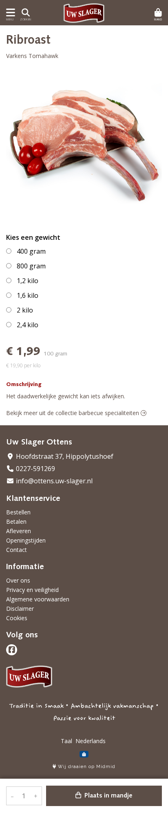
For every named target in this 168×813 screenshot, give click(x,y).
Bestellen (18, 512)
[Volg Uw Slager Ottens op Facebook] (11, 649)
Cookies (16, 618)
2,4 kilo (27, 324)
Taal (66, 741)
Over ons (18, 580)
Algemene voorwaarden (37, 599)
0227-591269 (34, 468)
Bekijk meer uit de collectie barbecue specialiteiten (73, 413)
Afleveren (18, 531)
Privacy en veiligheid (32, 590)
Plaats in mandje (108, 796)
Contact (16, 550)
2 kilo (25, 310)
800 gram (31, 265)
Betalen (16, 521)
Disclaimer (20, 608)
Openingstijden (26, 540)
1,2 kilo (27, 280)
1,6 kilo (27, 295)
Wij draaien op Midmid (85, 766)
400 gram (31, 251)
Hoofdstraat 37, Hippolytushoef (63, 456)
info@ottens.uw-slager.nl (53, 480)
